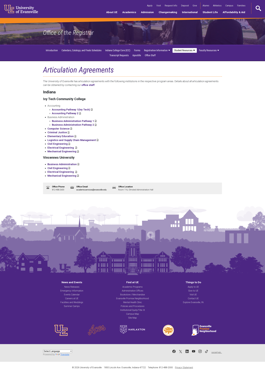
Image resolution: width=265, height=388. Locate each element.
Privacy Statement (184, 367)
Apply (150, 5)
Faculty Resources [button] (208, 50)
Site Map (132, 317)
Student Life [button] (211, 12)
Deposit (185, 5)
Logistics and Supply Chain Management (73, 140)
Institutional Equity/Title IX (132, 310)
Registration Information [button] (156, 50)
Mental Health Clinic (132, 302)
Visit (159, 5)
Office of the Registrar (68, 32)
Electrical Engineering (62, 147)
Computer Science (59, 128)
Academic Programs (132, 287)
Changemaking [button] (169, 12)
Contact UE (193, 298)
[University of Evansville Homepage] (19, 9)
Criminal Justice (58, 132)
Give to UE (193, 290)
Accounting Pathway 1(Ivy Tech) (71, 109)
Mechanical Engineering (63, 151)
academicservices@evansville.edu (91, 190)
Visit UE (193, 294)
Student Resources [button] (183, 50)
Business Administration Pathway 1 (74, 121)
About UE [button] (113, 12)
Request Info (171, 5)
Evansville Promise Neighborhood (132, 298)
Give (195, 5)
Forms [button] (137, 50)
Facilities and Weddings (71, 302)
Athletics (218, 5)
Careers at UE (71, 298)
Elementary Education (61, 136)
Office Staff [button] (150, 55)
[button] (258, 8)
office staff (88, 85)
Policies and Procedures (132, 306)
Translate (64, 354)
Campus (229, 5)
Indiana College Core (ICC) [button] (117, 50)
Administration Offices (132, 290)
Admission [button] (148, 12)
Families (242, 5)
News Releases (71, 287)
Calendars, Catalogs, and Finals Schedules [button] (81, 50)
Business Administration (63, 164)
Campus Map (132, 314)
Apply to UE (193, 287)
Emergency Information (71, 290)
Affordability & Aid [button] (235, 12)
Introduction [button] (52, 50)
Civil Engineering (58, 143)
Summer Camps (72, 306)
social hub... (216, 352)
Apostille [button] (136, 55)
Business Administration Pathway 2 (74, 124)
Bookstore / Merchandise (132, 294)
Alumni (206, 5)
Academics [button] (130, 12)
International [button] (191, 12)
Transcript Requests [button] (119, 55)
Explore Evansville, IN (193, 302)
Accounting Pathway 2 (66, 113)
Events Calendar (72, 294)
